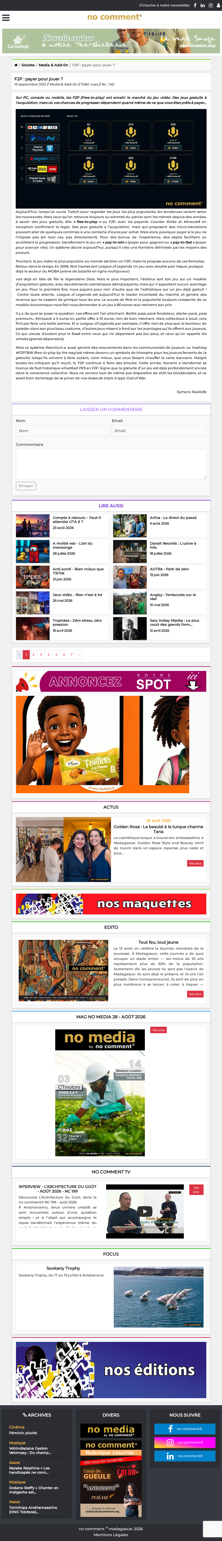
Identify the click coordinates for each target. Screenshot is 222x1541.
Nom (20, 420)
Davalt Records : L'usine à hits (173, 545)
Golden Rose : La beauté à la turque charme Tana (158, 829)
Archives (39, 1415)
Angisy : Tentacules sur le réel (173, 596)
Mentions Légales (111, 1534)
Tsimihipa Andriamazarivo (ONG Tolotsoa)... (33, 1509)
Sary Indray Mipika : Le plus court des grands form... (174, 622)
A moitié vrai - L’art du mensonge (73, 545)
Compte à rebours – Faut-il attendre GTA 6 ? (77, 519)
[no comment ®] (218, 5)
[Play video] (145, 1211)
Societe (28, 65)
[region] (159, 845)
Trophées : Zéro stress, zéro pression (77, 622)
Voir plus (195, 863)
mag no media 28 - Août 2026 (111, 1016)
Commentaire (29, 444)
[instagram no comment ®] (211, 5)
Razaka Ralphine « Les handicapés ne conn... (29, 1470)
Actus (111, 807)
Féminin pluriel (23, 1433)
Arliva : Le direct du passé (173, 517)
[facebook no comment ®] (195, 5)
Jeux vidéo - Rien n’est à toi (77, 594)
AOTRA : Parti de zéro (169, 569)
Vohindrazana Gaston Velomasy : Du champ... (30, 1450)
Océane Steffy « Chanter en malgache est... (33, 1490)
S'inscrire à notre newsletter (164, 5)
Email (117, 420)
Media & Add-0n (53, 65)
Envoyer (26, 486)
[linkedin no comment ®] (203, 5)
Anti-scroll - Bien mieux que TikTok (78, 571)
